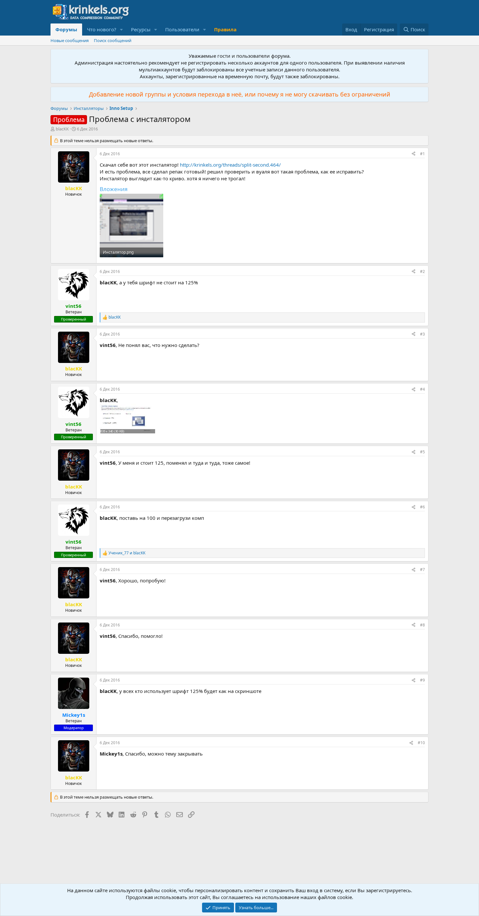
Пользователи (182, 29)
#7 (422, 569)
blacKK (62, 129)
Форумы (66, 29)
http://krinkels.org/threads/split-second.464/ (230, 164)
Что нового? (101, 29)
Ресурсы (141, 29)
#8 (422, 625)
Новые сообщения (70, 40)
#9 (422, 680)
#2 (422, 271)
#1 (422, 154)
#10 (421, 742)
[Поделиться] (413, 154)
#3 (422, 334)
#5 (422, 452)
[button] (121, 29)
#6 (422, 507)
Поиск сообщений (112, 40)
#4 (422, 389)
